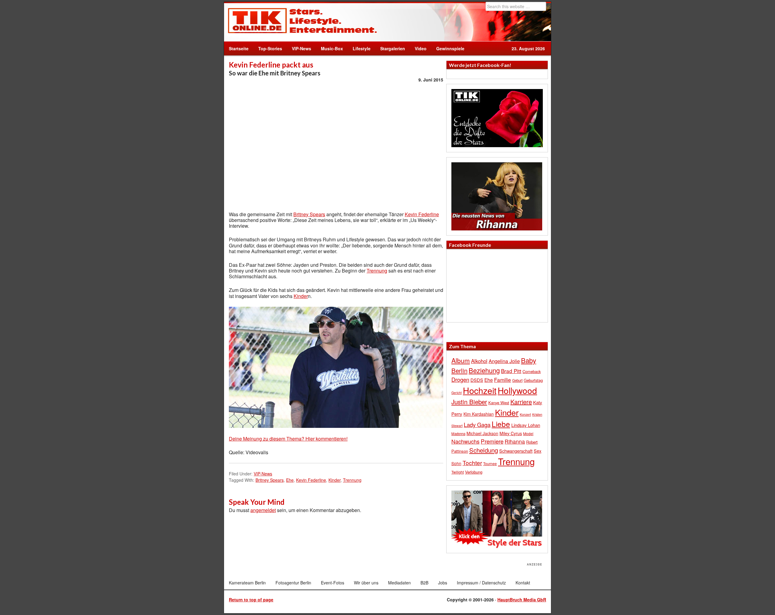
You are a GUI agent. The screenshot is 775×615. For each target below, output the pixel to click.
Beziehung (484, 370)
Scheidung (483, 450)
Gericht (456, 392)
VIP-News (301, 48)
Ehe (290, 480)
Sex (537, 451)
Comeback (532, 371)
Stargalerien (392, 48)
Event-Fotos (332, 583)
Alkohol (479, 361)
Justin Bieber (469, 401)
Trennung (377, 270)
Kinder (301, 296)
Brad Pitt (511, 371)
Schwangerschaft (516, 451)
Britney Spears (309, 214)
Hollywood (517, 390)
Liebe (501, 423)
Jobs (442, 583)
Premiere (492, 441)
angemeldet (263, 510)
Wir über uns (366, 583)
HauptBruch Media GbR (521, 600)
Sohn (456, 463)
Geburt (517, 380)
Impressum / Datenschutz (481, 583)
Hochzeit (479, 390)
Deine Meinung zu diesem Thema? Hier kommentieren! (288, 438)
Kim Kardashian (478, 414)
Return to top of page (251, 600)
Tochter (472, 462)
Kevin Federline (422, 214)
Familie (502, 379)
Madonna (458, 433)
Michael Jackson (482, 433)
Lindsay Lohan (525, 425)
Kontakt (523, 583)
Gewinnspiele (450, 48)
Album (460, 360)
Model (528, 433)
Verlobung (473, 472)
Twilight (457, 471)
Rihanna (515, 441)
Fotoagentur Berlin (293, 583)
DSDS (476, 380)
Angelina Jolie (504, 361)
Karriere (521, 401)
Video (418, 48)
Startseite (239, 48)
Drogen (460, 379)
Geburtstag (533, 380)
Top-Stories (270, 48)
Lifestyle (359, 48)
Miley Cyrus (511, 433)
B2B (424, 583)
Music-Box (329, 48)
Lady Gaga (477, 424)
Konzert (525, 414)
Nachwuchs (465, 441)
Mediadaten (399, 583)
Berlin (459, 370)
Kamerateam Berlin (247, 583)
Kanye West (498, 402)
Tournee (490, 463)
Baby (528, 360)
